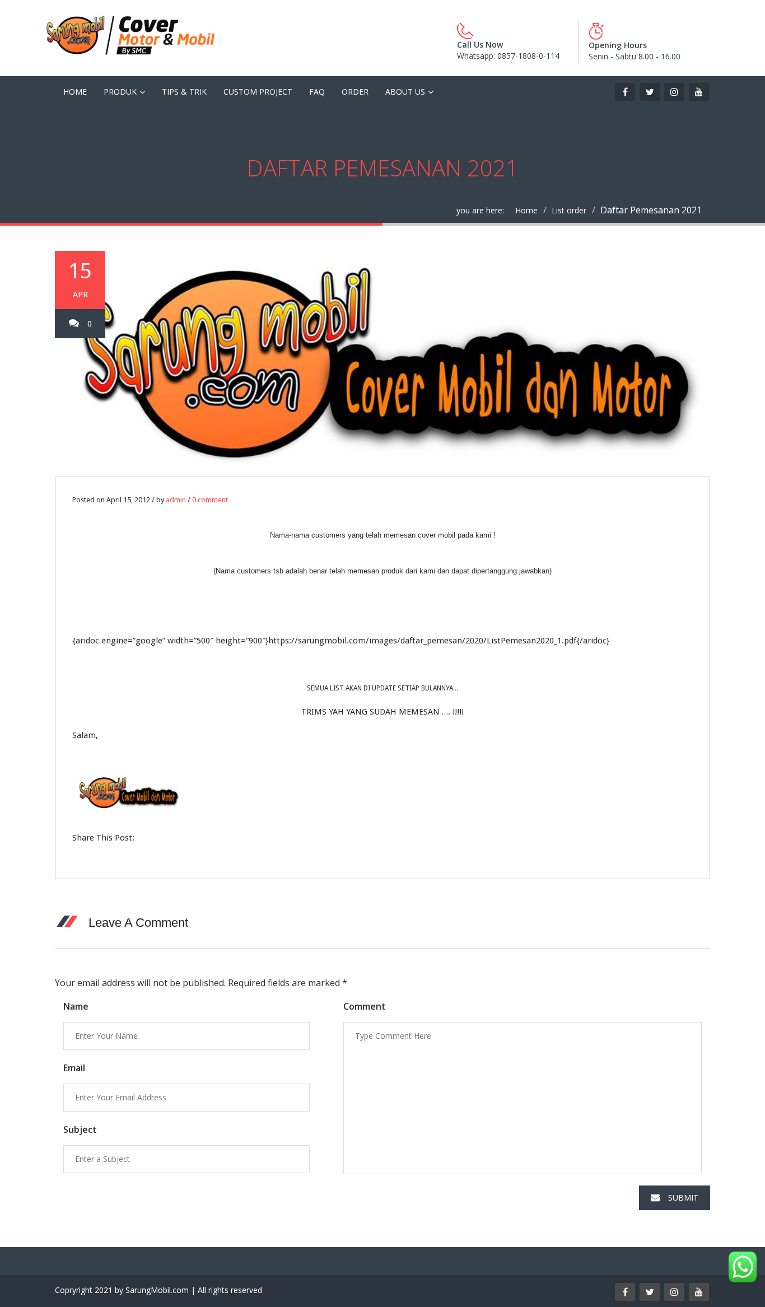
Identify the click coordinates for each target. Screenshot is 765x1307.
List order (569, 210)
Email (74, 1068)
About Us (405, 91)
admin (176, 500)
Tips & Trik (184, 91)
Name (75, 1006)
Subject (80, 1129)
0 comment (210, 500)
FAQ (317, 91)
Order (355, 91)
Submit (683, 1197)
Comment (364, 1006)
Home (75, 91)
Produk (120, 91)
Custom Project (257, 91)
